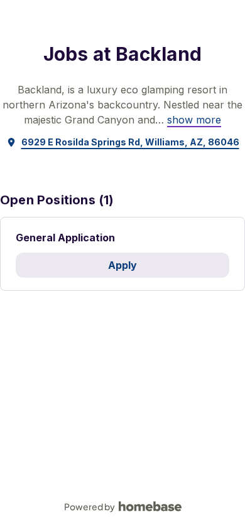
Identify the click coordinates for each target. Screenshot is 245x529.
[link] (194, 120)
